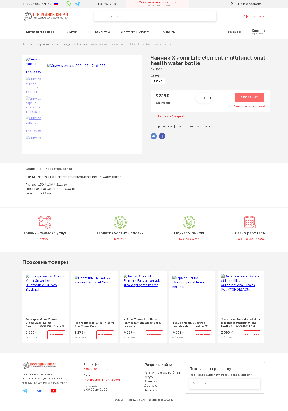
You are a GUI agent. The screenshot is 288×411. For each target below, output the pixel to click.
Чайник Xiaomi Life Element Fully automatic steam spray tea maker (142, 323)
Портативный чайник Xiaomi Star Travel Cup (94, 324)
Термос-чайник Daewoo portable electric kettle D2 (190, 324)
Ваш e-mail (199, 383)
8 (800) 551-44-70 (96, 369)
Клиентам (151, 381)
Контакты (150, 390)
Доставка (150, 385)
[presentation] (16, 304)
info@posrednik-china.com (102, 380)
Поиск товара (112, 16)
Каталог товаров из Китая (162, 372)
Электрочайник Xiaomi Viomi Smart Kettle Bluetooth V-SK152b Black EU (45, 323)
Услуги (148, 377)
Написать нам (107, 3)
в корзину (249, 97)
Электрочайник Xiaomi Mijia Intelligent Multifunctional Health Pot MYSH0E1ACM (240, 323)
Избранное (234, 31)
